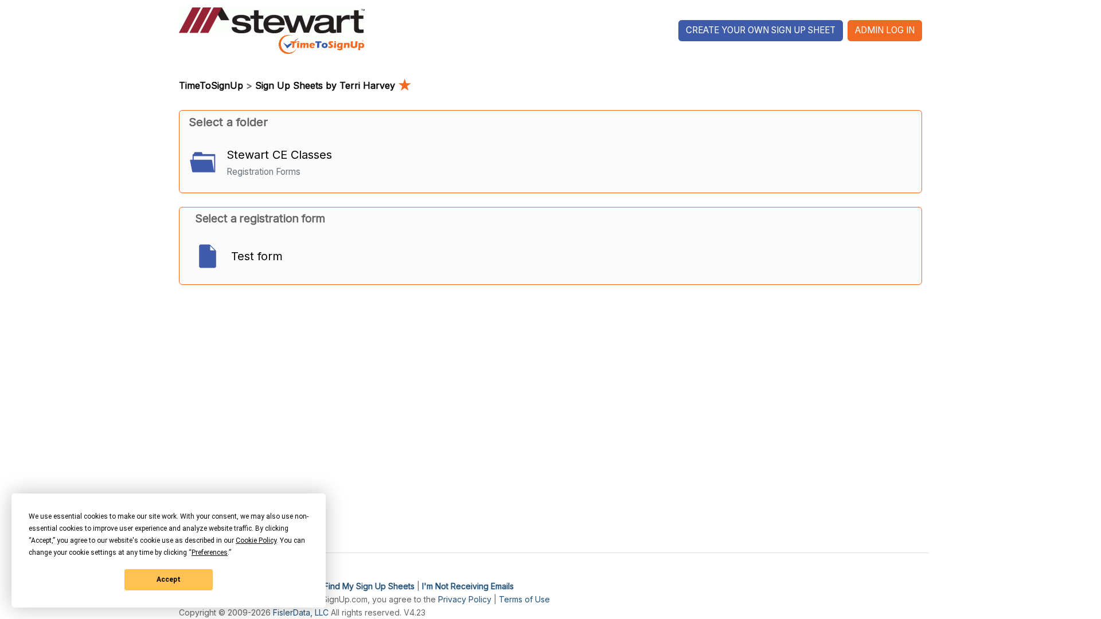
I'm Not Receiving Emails (468, 586)
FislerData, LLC (301, 612)
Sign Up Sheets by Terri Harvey (333, 85)
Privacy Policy (464, 599)
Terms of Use (524, 599)
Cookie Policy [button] (256, 540)
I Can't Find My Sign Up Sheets (356, 586)
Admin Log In (885, 30)
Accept (169, 579)
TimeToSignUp (211, 85)
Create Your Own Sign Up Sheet (760, 30)
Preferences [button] (210, 553)
